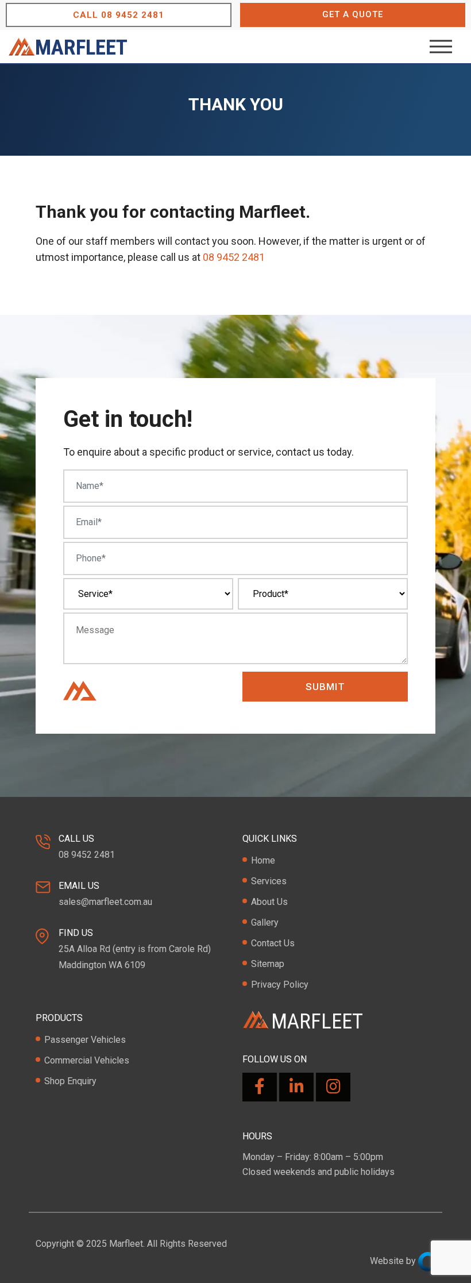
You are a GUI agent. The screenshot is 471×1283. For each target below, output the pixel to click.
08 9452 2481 (118, 15)
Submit (325, 686)
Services (269, 881)
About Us (269, 901)
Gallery (265, 922)
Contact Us (273, 943)
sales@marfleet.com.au (105, 901)
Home (263, 860)
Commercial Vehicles (86, 1060)
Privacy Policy (279, 984)
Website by (394, 1260)
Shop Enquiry (70, 1081)
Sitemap (267, 963)
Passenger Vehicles (85, 1039)
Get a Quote (352, 14)
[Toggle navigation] (445, 46)
